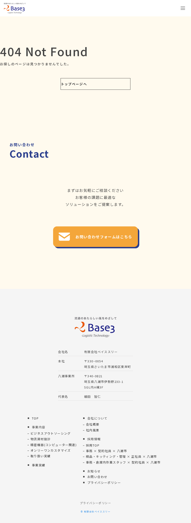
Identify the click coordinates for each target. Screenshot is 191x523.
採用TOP (92, 445)
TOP (35, 418)
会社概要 (92, 424)
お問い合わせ (97, 477)
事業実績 (38, 465)
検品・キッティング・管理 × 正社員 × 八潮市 (121, 456)
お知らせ (94, 471)
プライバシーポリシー (104, 482)
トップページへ (74, 84)
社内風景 (92, 430)
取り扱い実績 (41, 456)
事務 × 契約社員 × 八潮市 (106, 451)
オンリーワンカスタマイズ (51, 450)
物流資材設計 (41, 439)
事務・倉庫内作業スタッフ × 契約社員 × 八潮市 (123, 462)
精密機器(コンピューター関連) (54, 445)
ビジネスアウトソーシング (51, 433)
